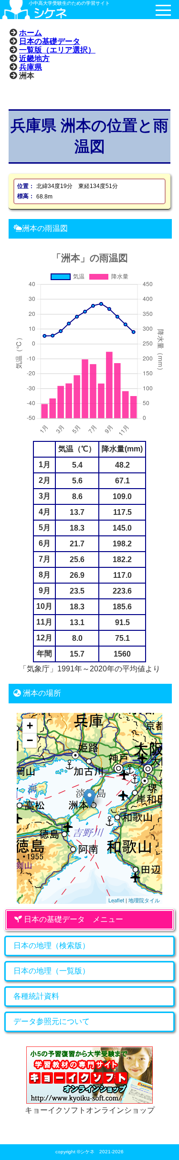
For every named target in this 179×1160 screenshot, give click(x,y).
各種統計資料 (36, 996)
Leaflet (116, 900)
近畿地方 (34, 58)
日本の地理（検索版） (51, 945)
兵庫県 (30, 67)
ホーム (30, 32)
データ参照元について (51, 1021)
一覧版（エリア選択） (57, 49)
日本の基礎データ (49, 41)
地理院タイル (144, 900)
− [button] (30, 740)
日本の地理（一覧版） (51, 971)
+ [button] (30, 726)
